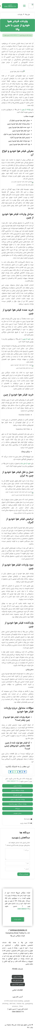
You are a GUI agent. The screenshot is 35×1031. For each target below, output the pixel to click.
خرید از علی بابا (26, 463)
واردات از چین (26, 109)
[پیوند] (31, 5)
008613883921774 (15, 35)
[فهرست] (24, 5)
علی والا (27, 14)
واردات (20, 14)
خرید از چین (26, 339)
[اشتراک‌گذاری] (24, 771)
